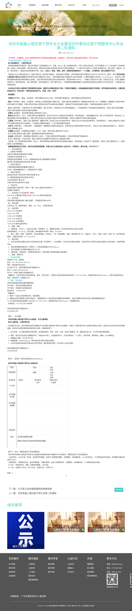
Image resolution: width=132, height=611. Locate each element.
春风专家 (51, 572)
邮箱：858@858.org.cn (115, 564)
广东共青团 (26, 596)
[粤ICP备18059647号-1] (75, 606)
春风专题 (51, 568)
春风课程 (51, 564)
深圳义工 (35, 596)
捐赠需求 (90, 564)
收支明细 (90, 572)
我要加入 (71, 568)
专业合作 (71, 572)
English (121, 5)
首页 (19, 5)
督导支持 (31, 576)
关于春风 (12, 564)
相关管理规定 (92, 576)
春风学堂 (58, 5)
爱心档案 (90, 568)
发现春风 (32, 5)
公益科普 (31, 568)
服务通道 (45, 5)
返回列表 (119, 490)
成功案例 (12, 576)
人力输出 (31, 572)
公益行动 (71, 5)
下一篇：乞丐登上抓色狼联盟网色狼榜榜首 (30, 489)
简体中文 (113, 5)
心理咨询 (31, 564)
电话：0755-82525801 (114, 568)
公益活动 (71, 564)
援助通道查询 (33, 580)
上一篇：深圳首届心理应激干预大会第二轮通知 (32, 493)
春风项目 (12, 568)
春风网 (43, 596)
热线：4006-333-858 (114, 572)
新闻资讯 (27, 26)
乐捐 (84, 5)
